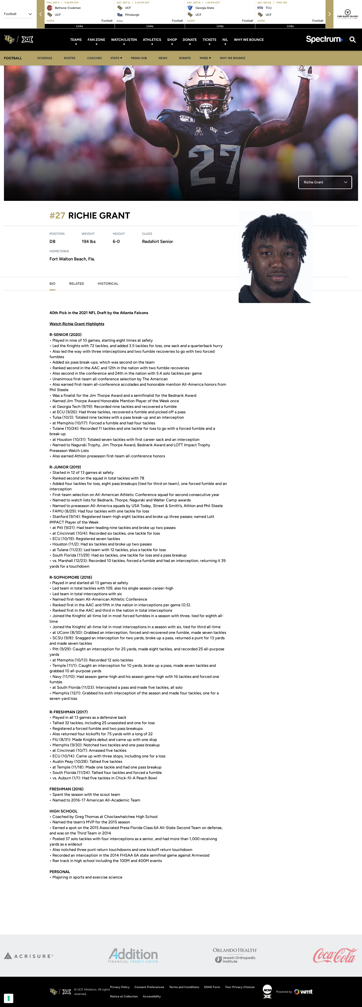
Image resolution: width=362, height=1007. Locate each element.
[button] (41, 14)
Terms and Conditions (184, 987)
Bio (52, 284)
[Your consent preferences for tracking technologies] (8, 998)
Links (79, 26)
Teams (76, 39)
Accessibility (152, 996)
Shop (172, 39)
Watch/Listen (124, 39)
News (163, 58)
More (204, 58)
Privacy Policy (120, 987)
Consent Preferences (149, 987)
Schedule (44, 58)
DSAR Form (212, 987)
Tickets (209, 39)
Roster (69, 58)
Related (76, 284)
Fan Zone (96, 39)
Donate (190, 39)
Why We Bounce (249, 39)
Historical (108, 284)
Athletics (152, 39)
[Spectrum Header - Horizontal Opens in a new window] (324, 39)
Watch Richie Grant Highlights (76, 323)
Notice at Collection (124, 996)
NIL (225, 39)
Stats (115, 58)
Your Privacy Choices (240, 987)
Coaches (94, 58)
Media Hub (140, 58)
